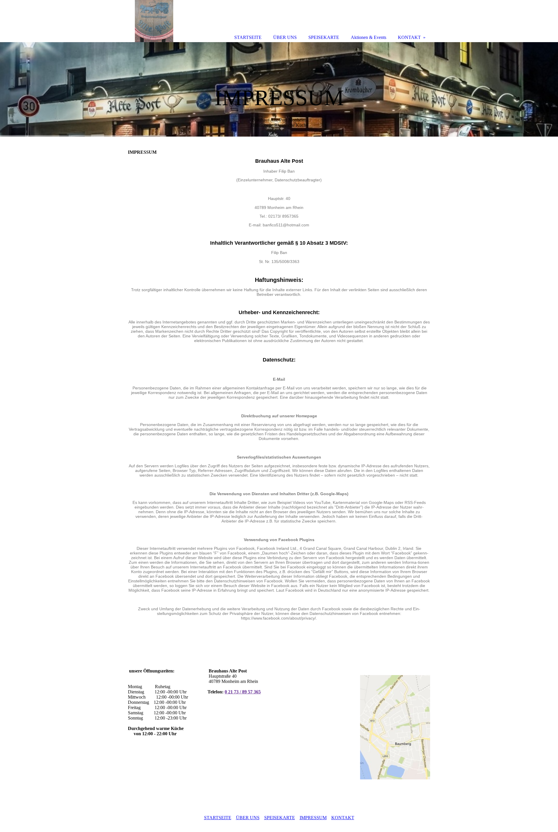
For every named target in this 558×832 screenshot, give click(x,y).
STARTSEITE (217, 817)
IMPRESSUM (313, 817)
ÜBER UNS (248, 817)
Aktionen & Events (368, 37)
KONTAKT (342, 817)
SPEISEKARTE (279, 817)
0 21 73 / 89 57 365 (243, 691)
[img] (279, 89)
